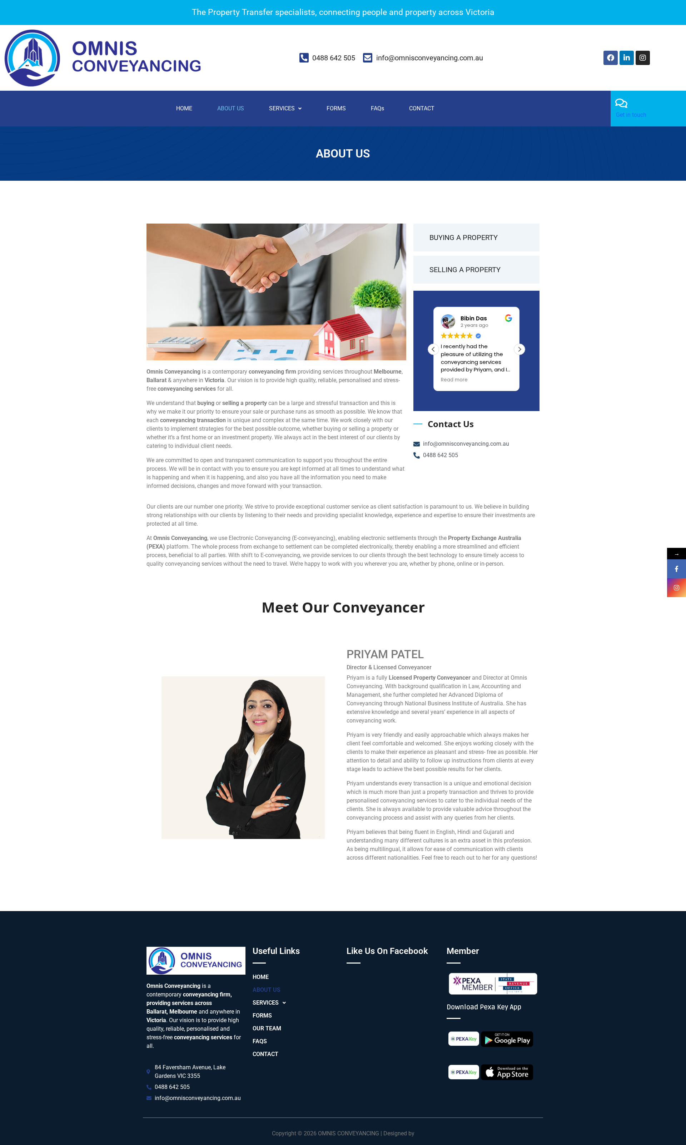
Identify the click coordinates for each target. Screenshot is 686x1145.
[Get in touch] (621, 103)
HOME (184, 108)
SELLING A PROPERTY (465, 269)
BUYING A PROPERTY (463, 237)
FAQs (377, 108)
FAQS (260, 1041)
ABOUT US (230, 108)
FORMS (336, 108)
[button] (285, 108)
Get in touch (631, 114)
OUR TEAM (267, 1028)
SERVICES (282, 108)
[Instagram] (643, 58)
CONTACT (421, 108)
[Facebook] (610, 58)
